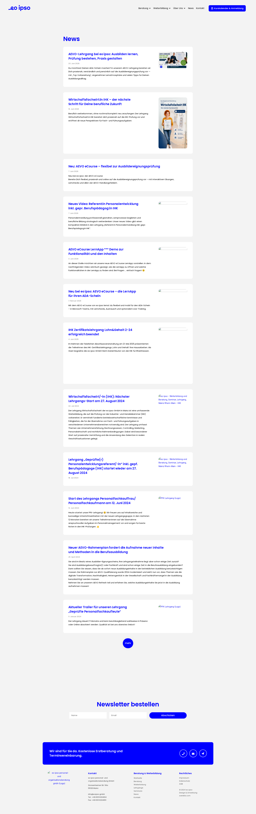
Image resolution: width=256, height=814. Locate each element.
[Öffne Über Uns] (184, 8)
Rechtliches (185, 773)
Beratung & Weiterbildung (147, 773)
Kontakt (92, 773)
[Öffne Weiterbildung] (170, 8)
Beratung (138, 781)
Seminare (138, 791)
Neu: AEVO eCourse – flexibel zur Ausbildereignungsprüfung (114, 166)
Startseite (138, 778)
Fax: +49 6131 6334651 (97, 800)
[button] (128, 643)
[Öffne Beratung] (150, 8)
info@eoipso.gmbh (96, 794)
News (136, 794)
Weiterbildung (140, 784)
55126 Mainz (93, 788)
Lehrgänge (138, 788)
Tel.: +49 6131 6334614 (97, 797)
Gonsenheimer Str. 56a (98, 785)
